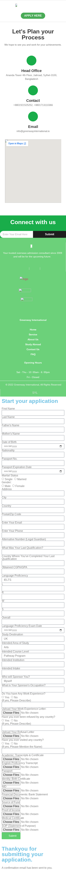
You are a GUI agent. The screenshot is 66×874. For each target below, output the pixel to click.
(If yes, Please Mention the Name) (22, 746)
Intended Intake (11, 668)
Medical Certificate (13, 818)
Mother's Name (11, 433)
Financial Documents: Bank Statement (25, 794)
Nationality (8, 450)
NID (4, 786)
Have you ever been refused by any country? (28, 717)
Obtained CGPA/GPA (14, 567)
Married (21, 479)
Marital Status (10, 475)
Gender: (6, 482)
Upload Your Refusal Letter (18, 732)
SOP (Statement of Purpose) (19, 826)
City (4, 497)
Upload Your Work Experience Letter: (24, 709)
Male (8, 486)
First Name (8, 408)
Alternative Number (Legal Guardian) (24, 539)
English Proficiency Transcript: (20, 763)
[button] (49, 5)
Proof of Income (11, 810)
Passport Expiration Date (17, 467)
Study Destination (12, 634)
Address (7, 489)
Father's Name (10, 425)
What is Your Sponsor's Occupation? (24, 685)
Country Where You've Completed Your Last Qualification (28, 557)
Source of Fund (11, 802)
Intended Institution (13, 660)
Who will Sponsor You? (16, 676)
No (16, 697)
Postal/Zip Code (11, 514)
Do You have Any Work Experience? (23, 693)
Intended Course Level (15, 651)
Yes (7, 697)
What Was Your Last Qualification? (22, 548)
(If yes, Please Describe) (16, 700)
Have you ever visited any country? (23, 740)
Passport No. (9, 458)
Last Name (8, 417)
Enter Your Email (12, 522)
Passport (7, 771)
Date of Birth (9, 442)
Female (20, 486)
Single (9, 479)
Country (6, 506)
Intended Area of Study (15, 643)
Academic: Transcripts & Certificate (23, 755)
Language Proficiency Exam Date (22, 626)
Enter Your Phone (12, 531)
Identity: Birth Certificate (16, 778)
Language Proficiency (15, 575)
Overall (6, 617)
